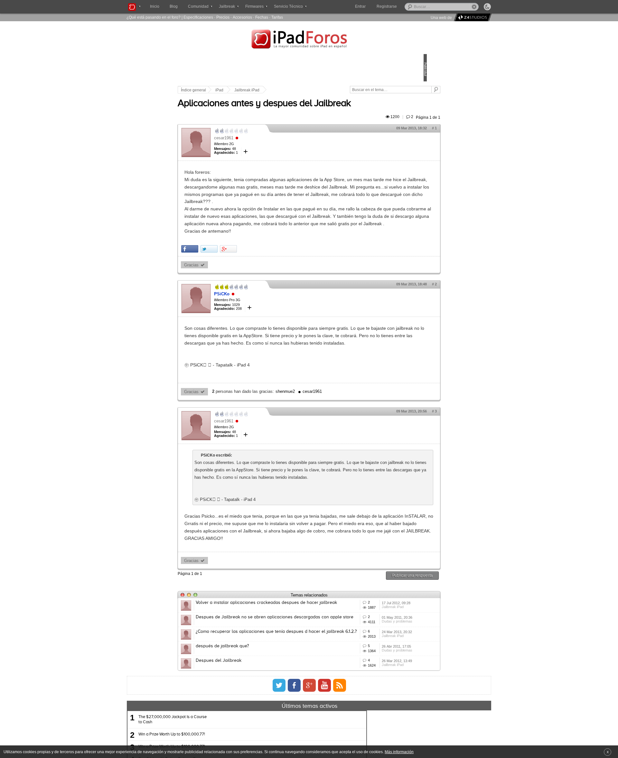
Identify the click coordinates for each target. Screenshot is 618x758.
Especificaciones (198, 17)
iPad (264, 90)
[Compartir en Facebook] (234, 278)
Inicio (154, 6)
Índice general (238, 90)
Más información (399, 752)
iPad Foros (309, 40)
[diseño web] (472, 17)
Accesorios (242, 17)
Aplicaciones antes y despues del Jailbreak (308, 111)
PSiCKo (266, 323)
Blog (174, 6)
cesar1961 (268, 145)
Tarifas (277, 17)
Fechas (261, 17)
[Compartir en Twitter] (253, 278)
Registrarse (407, 6)
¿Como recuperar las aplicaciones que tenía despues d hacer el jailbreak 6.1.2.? (285, 726)
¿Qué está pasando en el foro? (153, 17)
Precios (222, 17)
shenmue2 (330, 436)
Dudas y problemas (366, 714)
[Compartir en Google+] (273, 278)
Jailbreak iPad (291, 90)
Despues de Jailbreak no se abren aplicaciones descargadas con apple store (288, 702)
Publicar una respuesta (367, 649)
